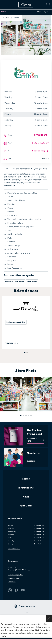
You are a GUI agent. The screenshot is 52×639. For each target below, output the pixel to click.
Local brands (32, 281)
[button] (25, 12)
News (26, 497)
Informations (26, 488)
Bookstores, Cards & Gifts (14, 281)
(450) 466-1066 (13, 578)
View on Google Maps (15, 575)
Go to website (38, 143)
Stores (26, 479)
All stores (6, 17)
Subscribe (31, 461)
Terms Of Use (26, 613)
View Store (10, 343)
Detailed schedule (14, 549)
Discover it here (32, 440)
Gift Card (26, 506)
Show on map (38, 151)
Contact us (11, 582)
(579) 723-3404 (41, 135)
